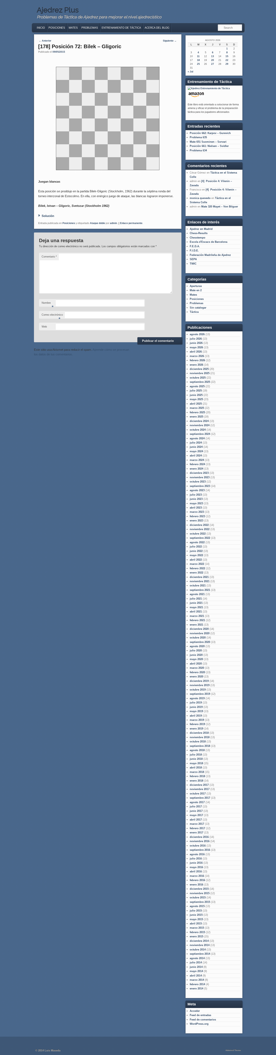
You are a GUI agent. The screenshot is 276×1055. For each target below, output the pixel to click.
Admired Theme (233, 1050)
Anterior (45, 40)
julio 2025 (196, 390)
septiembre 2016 (200, 849)
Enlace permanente (131, 223)
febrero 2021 (197, 620)
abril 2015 (196, 923)
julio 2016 (196, 858)
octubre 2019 (198, 689)
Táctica (194, 311)
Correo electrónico (52, 316)
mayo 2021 (196, 607)
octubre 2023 (198, 481)
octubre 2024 (198, 429)
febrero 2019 (197, 724)
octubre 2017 (198, 793)
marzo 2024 (197, 460)
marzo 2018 (197, 771)
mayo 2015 (196, 919)
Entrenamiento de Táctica (121, 27)
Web (44, 326)
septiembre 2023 (200, 486)
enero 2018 (196, 780)
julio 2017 (196, 806)
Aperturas (196, 286)
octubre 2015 (198, 897)
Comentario (49, 256)
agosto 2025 (197, 386)
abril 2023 (196, 507)
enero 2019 (196, 728)
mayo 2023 (196, 503)
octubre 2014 (198, 949)
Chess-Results (199, 233)
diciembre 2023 (199, 472)
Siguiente (170, 40)
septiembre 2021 (200, 589)
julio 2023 (196, 494)
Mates (73, 27)
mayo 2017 (196, 815)
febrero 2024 (197, 464)
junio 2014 (196, 966)
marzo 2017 (197, 823)
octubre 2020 (198, 637)
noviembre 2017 (200, 789)
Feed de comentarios (203, 1019)
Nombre (48, 304)
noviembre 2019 (200, 685)
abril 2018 (196, 767)
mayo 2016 (196, 867)
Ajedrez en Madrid (201, 228)
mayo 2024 (196, 451)
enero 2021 (196, 624)
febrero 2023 (197, 516)
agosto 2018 (197, 750)
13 (212, 56)
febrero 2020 (197, 672)
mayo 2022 (196, 555)
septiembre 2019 (200, 693)
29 (226, 64)
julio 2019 (196, 702)
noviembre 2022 (200, 529)
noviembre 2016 (200, 841)
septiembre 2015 (200, 901)
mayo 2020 (196, 659)
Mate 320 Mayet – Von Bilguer (219, 206)
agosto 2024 (197, 438)
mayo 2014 (196, 971)
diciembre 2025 (199, 369)
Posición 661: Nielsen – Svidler (209, 146)
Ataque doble (97, 223)
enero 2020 (196, 676)
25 (198, 64)
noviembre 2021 (200, 581)
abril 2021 (196, 611)
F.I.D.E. (194, 250)
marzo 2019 (197, 719)
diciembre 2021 (199, 577)
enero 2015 (196, 936)
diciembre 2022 (199, 524)
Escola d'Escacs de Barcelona (208, 241)
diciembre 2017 (199, 784)
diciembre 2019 (199, 680)
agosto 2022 (197, 542)
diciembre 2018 (199, 732)
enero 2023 (196, 520)
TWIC (193, 263)
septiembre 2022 (200, 537)
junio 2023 (196, 498)
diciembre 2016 (199, 836)
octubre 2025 (198, 377)
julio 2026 (196, 338)
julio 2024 (196, 442)
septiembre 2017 (200, 797)
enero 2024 (196, 468)
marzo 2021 (197, 616)
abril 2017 (196, 819)
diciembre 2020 (199, 628)
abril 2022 (196, 559)
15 (226, 56)
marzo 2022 (197, 563)
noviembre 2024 (200, 425)
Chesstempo (197, 237)
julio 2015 (196, 910)
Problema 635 (198, 137)
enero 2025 (196, 416)
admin (113, 223)
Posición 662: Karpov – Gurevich (210, 133)
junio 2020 (196, 654)
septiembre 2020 (200, 642)
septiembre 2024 (200, 433)
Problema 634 (198, 150)
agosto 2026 (197, 334)
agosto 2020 (197, 646)
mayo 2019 (196, 711)
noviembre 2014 (200, 945)
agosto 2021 (197, 594)
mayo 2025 (196, 399)
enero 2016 (196, 884)
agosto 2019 (197, 698)
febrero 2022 (197, 568)
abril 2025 (196, 403)
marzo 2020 (197, 667)
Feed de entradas (200, 1015)
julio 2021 (196, 598)
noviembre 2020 (200, 633)
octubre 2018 (198, 741)
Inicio (41, 27)
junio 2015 (196, 914)
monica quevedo (200, 198)
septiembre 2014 (200, 953)
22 (226, 60)
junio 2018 (196, 758)
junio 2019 (196, 707)
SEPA (193, 259)
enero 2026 (196, 364)
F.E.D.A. (195, 246)
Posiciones (56, 27)
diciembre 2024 (199, 421)
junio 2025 (196, 395)
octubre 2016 (198, 845)
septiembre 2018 (200, 745)
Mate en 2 (196, 290)
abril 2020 (196, 663)
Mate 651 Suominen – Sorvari (208, 141)
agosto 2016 (197, 854)
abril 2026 (196, 351)
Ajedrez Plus (58, 10)
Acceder (195, 1010)
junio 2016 (196, 862)
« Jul (190, 71)
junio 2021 (196, 602)
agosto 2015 (197, 906)
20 (212, 60)
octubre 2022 (198, 533)
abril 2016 (196, 871)
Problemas (89, 27)
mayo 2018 (196, 763)
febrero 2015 (197, 932)
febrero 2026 (197, 360)
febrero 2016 (197, 880)
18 (198, 60)
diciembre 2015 (199, 888)
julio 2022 (196, 546)
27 (212, 64)
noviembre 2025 (200, 373)
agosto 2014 (197, 958)
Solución (48, 216)
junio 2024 (196, 446)
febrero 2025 (197, 412)
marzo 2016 (197, 875)
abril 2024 (196, 455)
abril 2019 (196, 715)
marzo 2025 (197, 407)
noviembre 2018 (200, 737)
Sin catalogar (198, 307)
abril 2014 (196, 975)
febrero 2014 (197, 984)
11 (198, 56)
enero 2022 (196, 572)
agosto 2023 (197, 490)
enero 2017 (196, 832)
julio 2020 (196, 650)
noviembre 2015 (200, 893)
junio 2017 (196, 810)
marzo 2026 (197, 356)
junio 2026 (196, 342)
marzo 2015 (197, 927)
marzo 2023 (197, 511)
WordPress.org (199, 1023)
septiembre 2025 (200, 381)
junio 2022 (196, 551)
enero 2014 (196, 988)
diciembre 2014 (199, 940)
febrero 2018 (197, 776)
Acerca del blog (157, 27)
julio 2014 (196, 962)
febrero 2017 (197, 828)
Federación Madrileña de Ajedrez (210, 254)
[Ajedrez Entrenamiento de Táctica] (209, 88)
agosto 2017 (197, 802)
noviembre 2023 (200, 477)
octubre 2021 (198, 585)
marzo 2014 (197, 979)
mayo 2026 (196, 347)
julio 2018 (196, 754)
